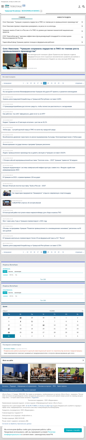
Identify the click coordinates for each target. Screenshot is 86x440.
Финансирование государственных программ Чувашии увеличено (26, 144)
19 (45, 83)
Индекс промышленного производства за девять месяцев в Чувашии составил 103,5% (34, 153)
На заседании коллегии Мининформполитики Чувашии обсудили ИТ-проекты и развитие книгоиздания (40, 92)
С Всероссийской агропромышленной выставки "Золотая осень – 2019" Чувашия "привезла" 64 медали (40, 160)
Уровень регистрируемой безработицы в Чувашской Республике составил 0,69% (32, 99)
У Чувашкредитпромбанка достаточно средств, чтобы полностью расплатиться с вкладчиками (37, 106)
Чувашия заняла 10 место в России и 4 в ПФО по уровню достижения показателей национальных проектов (38, 31)
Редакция (13, 386)
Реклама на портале (44, 386)
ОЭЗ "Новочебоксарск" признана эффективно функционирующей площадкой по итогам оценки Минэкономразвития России (37, 37)
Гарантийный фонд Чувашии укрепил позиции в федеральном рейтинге (28, 42)
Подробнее (35, 397)
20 (48, 83)
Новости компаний (30, 390)
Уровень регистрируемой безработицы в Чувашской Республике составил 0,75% (32, 245)
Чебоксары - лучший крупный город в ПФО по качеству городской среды (29, 130)
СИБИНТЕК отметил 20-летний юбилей (26, 203)
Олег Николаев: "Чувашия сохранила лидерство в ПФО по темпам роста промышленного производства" (40, 22)
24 (9, 332)
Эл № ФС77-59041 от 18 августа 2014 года (39, 406)
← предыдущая (6, 83)
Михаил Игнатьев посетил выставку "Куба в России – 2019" (24, 186)
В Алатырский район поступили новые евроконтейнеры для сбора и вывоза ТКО (32, 212)
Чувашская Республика (12, 11)
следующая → (79, 83)
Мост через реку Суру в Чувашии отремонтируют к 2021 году (25, 221)
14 (27, 83)
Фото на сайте (8, 360)
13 (43, 325)
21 (51, 83)
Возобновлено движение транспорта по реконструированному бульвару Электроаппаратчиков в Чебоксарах (42, 137)
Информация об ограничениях (27, 386)
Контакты (5, 386)
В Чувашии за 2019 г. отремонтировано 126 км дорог (21, 177)
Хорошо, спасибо (73, 430)
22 (55, 83)
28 (20, 317)
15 (31, 83)
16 (34, 83)
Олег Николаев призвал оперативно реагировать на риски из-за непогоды (29, 26)
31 (63, 83)
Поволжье (16, 6)
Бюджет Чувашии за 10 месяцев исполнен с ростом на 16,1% (25, 122)
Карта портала (62, 386)
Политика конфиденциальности (12, 390)
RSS (54, 386)
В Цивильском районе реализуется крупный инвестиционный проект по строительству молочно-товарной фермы (43, 351)
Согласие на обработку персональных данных (16, 424)
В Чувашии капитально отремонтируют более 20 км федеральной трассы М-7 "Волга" (34, 238)
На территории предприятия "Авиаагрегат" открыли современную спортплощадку (41, 193)
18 (41, 83)
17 (38, 83)
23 (58, 83)
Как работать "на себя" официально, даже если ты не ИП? (24, 114)
